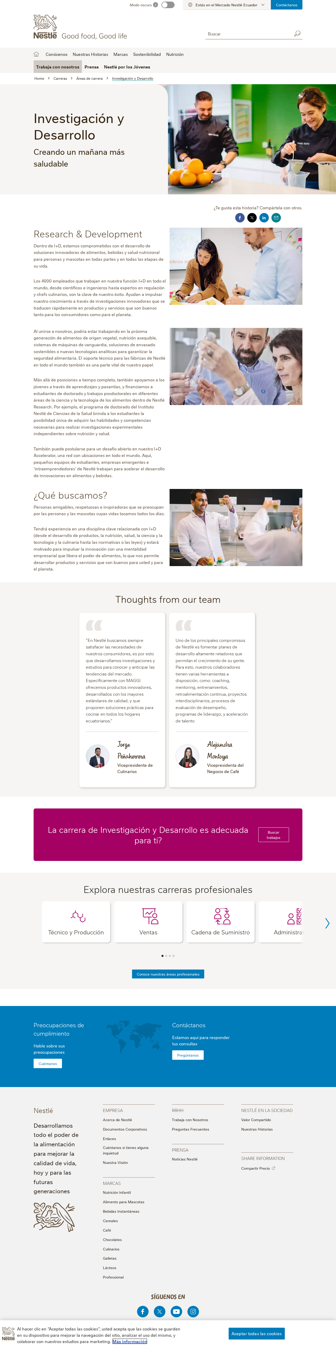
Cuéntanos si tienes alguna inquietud (126, 1150)
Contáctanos (286, 4)
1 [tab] (162, 956)
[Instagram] (193, 1311)
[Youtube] (176, 1311)
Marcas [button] (120, 54)
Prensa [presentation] (180, 1150)
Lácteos (109, 1267)
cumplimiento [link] (52, 1033)
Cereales (110, 1220)
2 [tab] (166, 956)
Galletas (110, 1258)
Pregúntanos (188, 1055)
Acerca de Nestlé (117, 1119)
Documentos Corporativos (125, 1129)
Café (107, 1230)
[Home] (81, 27)
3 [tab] (170, 956)
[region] (168, 1333)
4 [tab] (173, 956)
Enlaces (109, 1138)
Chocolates (112, 1239)
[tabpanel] (76, 922)
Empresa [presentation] (113, 1110)
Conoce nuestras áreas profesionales (168, 974)
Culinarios (111, 1249)
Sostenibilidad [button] (147, 54)
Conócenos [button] (56, 54)
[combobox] (247, 33)
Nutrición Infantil (117, 1192)
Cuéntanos (48, 1063)
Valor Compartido (256, 1119)
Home (36, 54)
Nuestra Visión (115, 1162)
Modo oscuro (141, 4)
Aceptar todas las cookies (257, 1333)
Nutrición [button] (175, 54)
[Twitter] (159, 1311)
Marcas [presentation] (112, 1183)
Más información (129, 1341)
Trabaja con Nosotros (190, 1119)
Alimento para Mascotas (123, 1201)
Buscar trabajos (273, 835)
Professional (113, 1277)
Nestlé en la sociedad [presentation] (267, 1110)
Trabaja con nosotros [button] (57, 67)
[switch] (168, 5)
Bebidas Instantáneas (121, 1211)
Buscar (297, 33)
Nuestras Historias (90, 54)
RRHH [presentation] (177, 1110)
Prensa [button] (92, 67)
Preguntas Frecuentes (190, 1129)
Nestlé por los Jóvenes (127, 67)
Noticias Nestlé (185, 1159)
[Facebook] (143, 1311)
